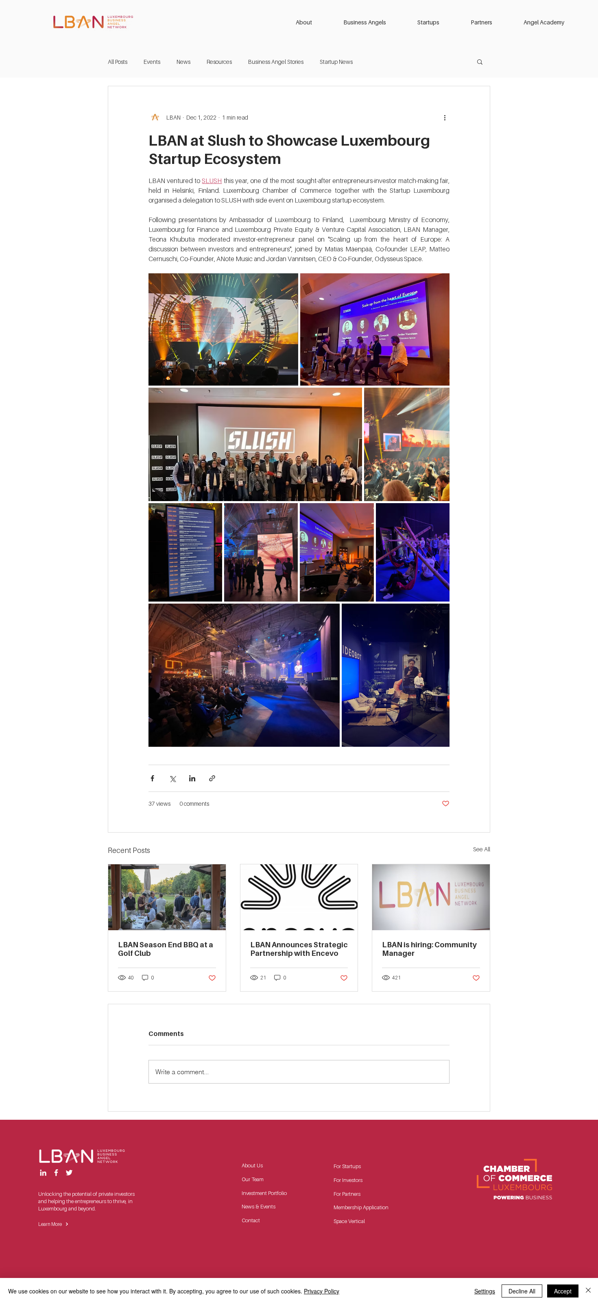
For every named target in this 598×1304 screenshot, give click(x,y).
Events (152, 61)
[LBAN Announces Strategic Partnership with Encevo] (299, 897)
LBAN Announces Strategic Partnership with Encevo (299, 948)
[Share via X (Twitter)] (172, 778)
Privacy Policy (321, 1291)
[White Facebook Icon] (56, 1172)
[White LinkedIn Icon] (43, 1172)
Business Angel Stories (275, 61)
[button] (313, 22)
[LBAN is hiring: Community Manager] (431, 897)
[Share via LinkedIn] (192, 778)
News (183, 61)
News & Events (258, 1206)
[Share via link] (212, 778)
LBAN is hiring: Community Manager (429, 948)
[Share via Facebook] (152, 778)
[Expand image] (223, 329)
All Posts (117, 61)
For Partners (347, 1194)
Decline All (522, 1291)
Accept (563, 1291)
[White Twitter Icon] (69, 1172)
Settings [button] (484, 1291)
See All (481, 849)
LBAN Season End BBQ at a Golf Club (165, 948)
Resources (219, 61)
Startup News (336, 61)
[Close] (588, 1290)
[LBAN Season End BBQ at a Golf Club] (167, 897)
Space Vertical (349, 1221)
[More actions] (445, 117)
